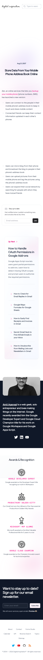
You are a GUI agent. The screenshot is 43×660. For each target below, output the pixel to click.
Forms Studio (30, 629)
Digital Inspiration (19, 652)
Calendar (7, 634)
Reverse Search (25, 634)
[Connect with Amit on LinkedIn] (21, 437)
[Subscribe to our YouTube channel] (18, 645)
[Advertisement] (21, 32)
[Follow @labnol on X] (13, 645)
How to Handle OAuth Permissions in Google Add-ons (21, 252)
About (10, 629)
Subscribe (35, 606)
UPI (15, 634)
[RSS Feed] (29, 645)
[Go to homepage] (11, 6)
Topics (37, 634)
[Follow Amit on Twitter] (16, 437)
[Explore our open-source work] (24, 645)
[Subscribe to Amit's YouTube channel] (27, 437)
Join (35, 221)
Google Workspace (13, 426)
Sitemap (21, 638)
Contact (19, 629)
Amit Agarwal (10, 404)
